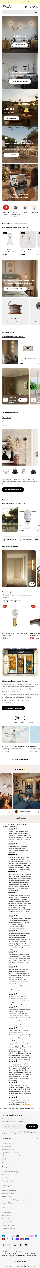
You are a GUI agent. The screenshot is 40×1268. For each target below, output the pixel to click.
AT (4, 1265)
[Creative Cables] (10, 352)
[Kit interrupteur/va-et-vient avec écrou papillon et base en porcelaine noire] (33, 471)
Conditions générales (30, 1132)
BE (7, 1265)
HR (32, 1265)
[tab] (6, 417)
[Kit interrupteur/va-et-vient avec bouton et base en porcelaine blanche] (24, 471)
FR (26, 1265)
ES (23, 1265)
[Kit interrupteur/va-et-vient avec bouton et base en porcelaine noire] (15, 471)
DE (16, 1265)
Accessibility (21, 1261)
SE (23, 1266)
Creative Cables (10, 1252)
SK (20, 1266)
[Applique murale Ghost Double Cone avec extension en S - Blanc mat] (28, 239)
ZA (34, 1266)
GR (29, 1265)
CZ (13, 1265)
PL (13, 1266)
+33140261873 (6, 703)
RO (17, 1266)
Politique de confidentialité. (12, 1134)
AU (1, 1265)
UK (28, 1266)
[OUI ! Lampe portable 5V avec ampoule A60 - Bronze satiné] (15, 617)
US (31, 1266)
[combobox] (20, 12)
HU (35, 1265)
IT (5, 1266)
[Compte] (29, 7)
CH (10, 1265)
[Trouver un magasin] (26, 7)
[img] (19, 829)
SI (25, 1266)
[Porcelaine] (20, 447)
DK (20, 1265)
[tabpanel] (20, 479)
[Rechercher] (36, 12)
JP (7, 1266)
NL (10, 1266)
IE (38, 1265)
